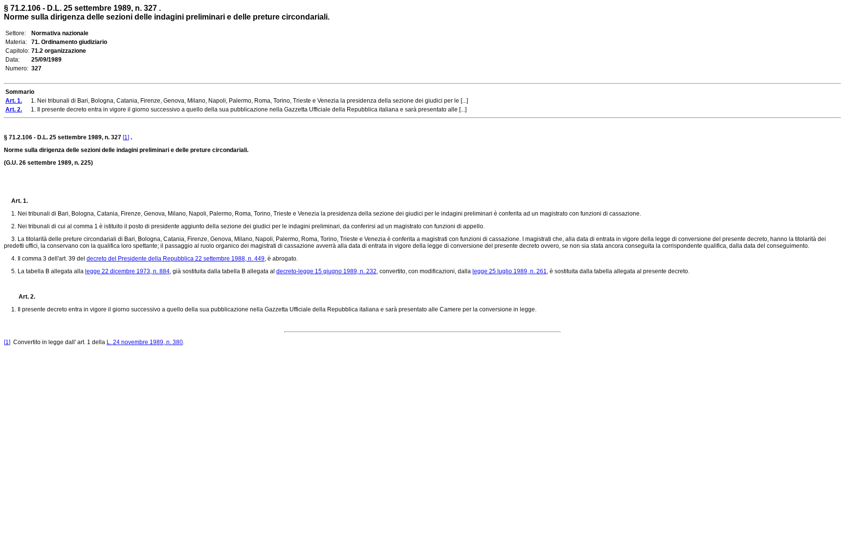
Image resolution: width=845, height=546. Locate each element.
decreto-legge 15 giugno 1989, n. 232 (326, 271)
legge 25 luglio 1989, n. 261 (509, 271)
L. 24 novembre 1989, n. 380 (145, 342)
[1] (126, 137)
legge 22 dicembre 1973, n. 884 (127, 271)
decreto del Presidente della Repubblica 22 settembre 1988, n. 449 (176, 258)
